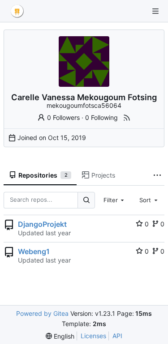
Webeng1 (34, 251)
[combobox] (114, 200)
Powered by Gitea (42, 313)
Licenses (93, 336)
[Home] (17, 11)
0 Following (101, 117)
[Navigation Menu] (155, 11)
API (117, 336)
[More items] (157, 175)
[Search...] (86, 200)
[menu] (60, 336)
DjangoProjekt (42, 224)
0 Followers (63, 117)
